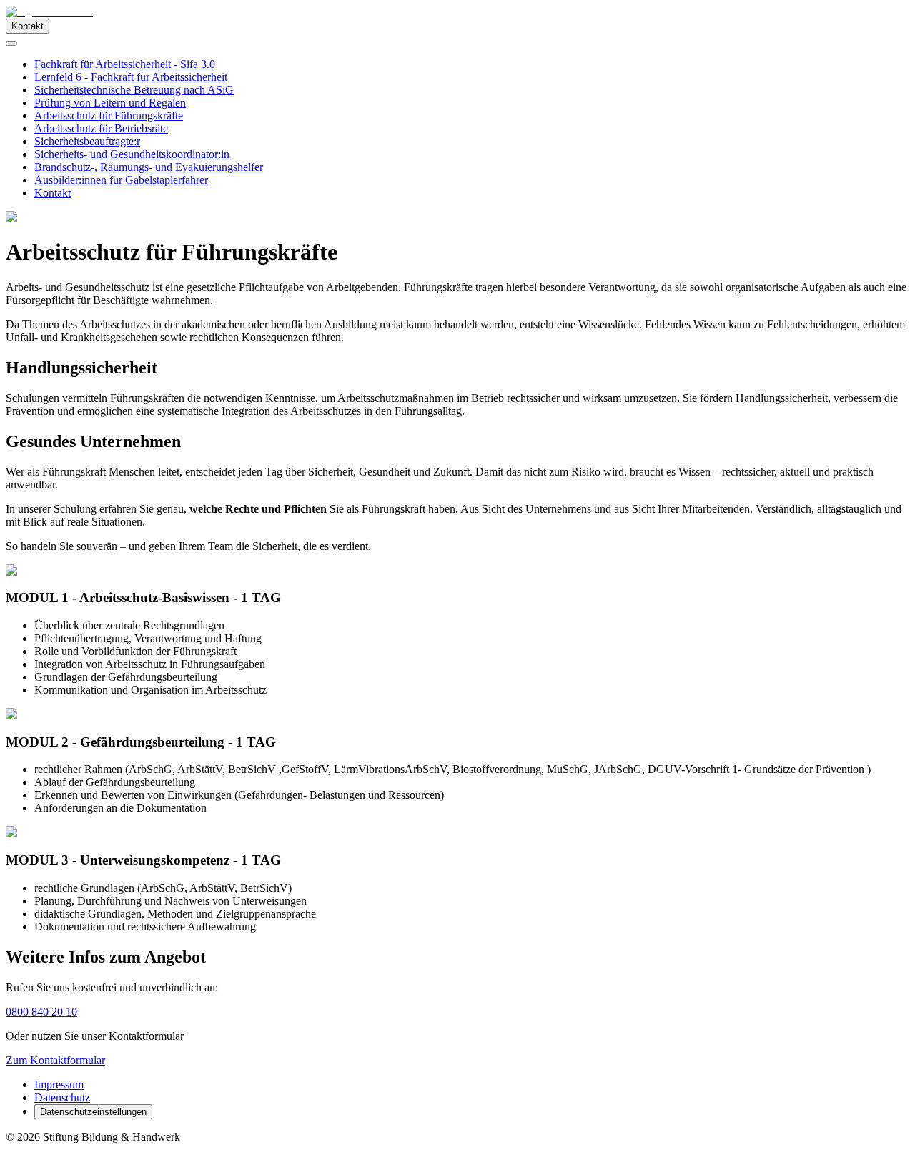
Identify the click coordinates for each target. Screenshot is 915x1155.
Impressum (59, 1084)
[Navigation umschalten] (11, 43)
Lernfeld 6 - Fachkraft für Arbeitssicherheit (130, 77)
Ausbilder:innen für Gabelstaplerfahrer (121, 180)
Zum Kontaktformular (55, 1060)
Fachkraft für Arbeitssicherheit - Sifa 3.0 (124, 64)
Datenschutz (62, 1097)
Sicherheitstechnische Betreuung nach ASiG (134, 90)
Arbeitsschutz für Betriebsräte (101, 128)
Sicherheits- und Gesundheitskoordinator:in (131, 154)
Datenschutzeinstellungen (93, 1111)
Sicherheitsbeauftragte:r (87, 141)
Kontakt (27, 26)
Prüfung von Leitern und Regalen (110, 103)
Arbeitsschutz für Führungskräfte (108, 115)
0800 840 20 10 (41, 1012)
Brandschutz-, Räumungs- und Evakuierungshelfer (148, 167)
